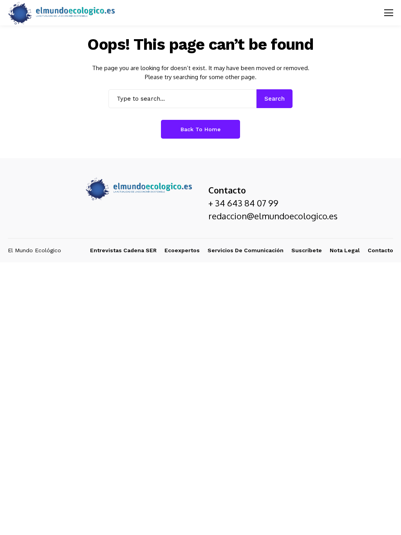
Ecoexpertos (182, 250)
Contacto (380, 250)
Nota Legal (345, 250)
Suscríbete (306, 250)
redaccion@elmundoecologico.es (273, 215)
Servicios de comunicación (246, 250)
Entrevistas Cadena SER (123, 250)
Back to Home (200, 129)
